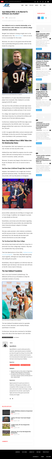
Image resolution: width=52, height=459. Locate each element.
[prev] (26, 1)
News (3, 17)
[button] (49, 5)
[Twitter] (45, 2)
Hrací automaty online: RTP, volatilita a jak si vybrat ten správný (43, 35)
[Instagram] (38, 2)
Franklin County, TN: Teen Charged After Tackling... (20, 425)
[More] (46, 18)
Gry (37, 120)
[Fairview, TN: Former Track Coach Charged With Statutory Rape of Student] (6, 419)
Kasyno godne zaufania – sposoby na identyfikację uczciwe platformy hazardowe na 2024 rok (43, 159)
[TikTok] (43, 2)
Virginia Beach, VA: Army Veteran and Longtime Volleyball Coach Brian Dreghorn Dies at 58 (42, 95)
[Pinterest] (40, 2)
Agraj (6, 17)
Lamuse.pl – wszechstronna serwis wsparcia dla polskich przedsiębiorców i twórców (43, 125)
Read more (39, 48)
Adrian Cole (38, 69)
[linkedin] (10, 397)
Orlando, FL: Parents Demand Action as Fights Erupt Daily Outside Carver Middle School (42, 64)
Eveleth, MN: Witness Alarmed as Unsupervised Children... (21, 411)
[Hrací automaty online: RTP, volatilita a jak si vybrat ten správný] (43, 28)
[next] (28, 1)
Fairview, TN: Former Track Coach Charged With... (20, 418)
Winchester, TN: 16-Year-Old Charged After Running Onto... (21, 432)
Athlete (37, 31)
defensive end (19, 35)
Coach (37, 89)
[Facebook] (35, 2)
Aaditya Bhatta (39, 38)
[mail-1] (12, 397)
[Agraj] (5, 370)
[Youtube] (48, 2)
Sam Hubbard (16, 337)
